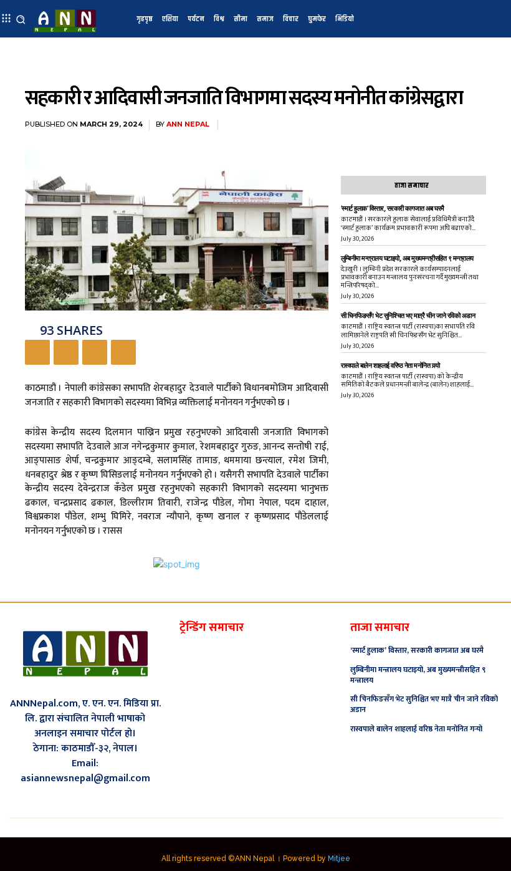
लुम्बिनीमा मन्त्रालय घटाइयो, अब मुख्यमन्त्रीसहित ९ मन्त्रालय (407, 258)
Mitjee (339, 858)
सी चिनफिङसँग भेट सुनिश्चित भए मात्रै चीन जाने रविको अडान (408, 316)
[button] (21, 19)
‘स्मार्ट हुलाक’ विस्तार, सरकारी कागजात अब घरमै (392, 209)
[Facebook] (37, 352)
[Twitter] (66, 352)
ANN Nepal (187, 124)
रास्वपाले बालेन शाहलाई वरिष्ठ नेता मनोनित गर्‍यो (390, 366)
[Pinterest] (94, 352)
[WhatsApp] (123, 352)
